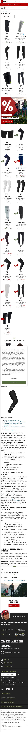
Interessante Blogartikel (10, 430)
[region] (14, 366)
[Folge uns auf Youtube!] (9, 689)
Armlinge (17, 500)
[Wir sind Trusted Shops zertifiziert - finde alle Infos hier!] (16, 634)
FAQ (5, 428)
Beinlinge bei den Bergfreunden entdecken (14, 426)
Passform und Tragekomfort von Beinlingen (14, 422)
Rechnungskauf (8, 634)
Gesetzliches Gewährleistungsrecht (12, 706)
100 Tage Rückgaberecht (21, 629)
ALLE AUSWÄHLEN (14, 382)
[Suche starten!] (25, 8)
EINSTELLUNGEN (14, 378)
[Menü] (2, 7)
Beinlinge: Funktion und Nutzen (12, 420)
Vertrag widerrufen (7, 702)
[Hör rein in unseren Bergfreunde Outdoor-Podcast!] (14, 689)
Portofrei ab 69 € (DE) (8, 629)
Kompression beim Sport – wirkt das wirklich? (15, 580)
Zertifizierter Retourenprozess (12, 652)
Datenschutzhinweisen (6, 374)
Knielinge (11, 499)
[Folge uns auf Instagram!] (3, 689)
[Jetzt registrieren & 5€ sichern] (14, 596)
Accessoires (4, 11)
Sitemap (19, 726)
